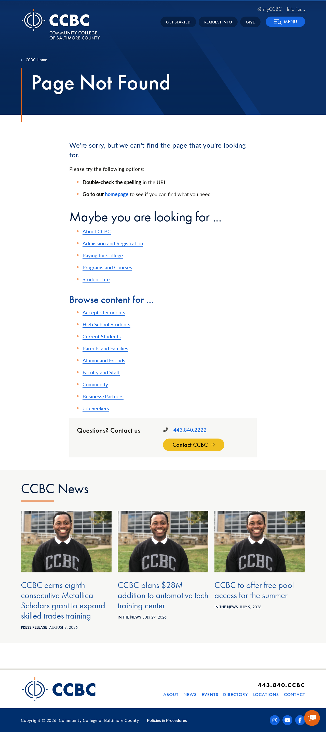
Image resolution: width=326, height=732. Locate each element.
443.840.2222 (190, 429)
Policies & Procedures (167, 720)
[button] (285, 22)
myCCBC (272, 9)
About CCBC (97, 231)
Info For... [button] (296, 9)
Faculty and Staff (101, 372)
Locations (266, 694)
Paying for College (103, 255)
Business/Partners (103, 396)
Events (210, 694)
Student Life (96, 279)
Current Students (102, 336)
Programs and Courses (107, 267)
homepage (117, 194)
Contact (294, 694)
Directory (235, 694)
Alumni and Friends (104, 360)
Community (95, 384)
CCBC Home (36, 59)
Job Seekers (96, 408)
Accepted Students (104, 312)
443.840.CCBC (281, 685)
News (190, 694)
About (171, 694)
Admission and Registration (113, 243)
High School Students (106, 324)
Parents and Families (105, 348)
